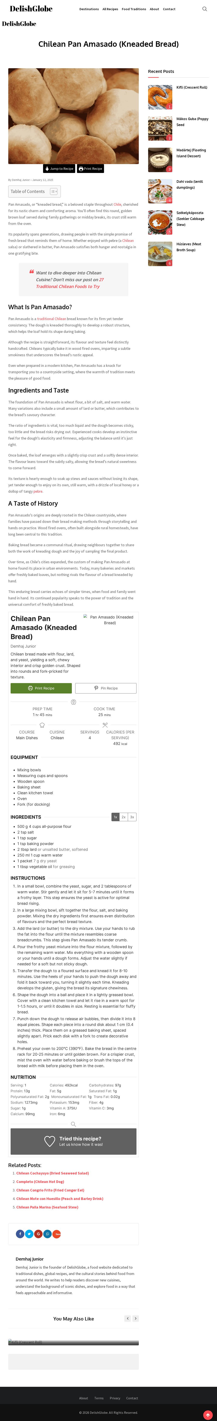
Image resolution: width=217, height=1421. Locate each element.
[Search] (204, 9)
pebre (37, 491)
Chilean (128, 240)
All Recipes (110, 9)
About (154, 9)
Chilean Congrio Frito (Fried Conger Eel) (50, 1190)
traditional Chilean (51, 318)
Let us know (70, 1144)
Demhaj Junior (30, 1259)
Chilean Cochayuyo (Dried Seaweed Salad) (52, 1173)
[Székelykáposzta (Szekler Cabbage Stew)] (160, 222)
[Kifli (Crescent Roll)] (160, 97)
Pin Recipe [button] (109, 688)
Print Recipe (92, 168)
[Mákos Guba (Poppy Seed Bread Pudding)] (160, 128)
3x (132, 817)
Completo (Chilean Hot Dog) (40, 1181)
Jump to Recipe (61, 168)
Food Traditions (134, 9)
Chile (117, 204)
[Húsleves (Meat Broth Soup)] (160, 254)
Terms (99, 1398)
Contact (169, 9)
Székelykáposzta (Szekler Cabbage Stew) (190, 219)
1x (115, 817)
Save (58, 1234)
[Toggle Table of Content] (51, 191)
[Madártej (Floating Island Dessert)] (160, 160)
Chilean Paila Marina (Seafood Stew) (47, 1207)
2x (124, 817)
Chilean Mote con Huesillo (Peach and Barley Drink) (59, 1198)
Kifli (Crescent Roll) (73, 1335)
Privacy (115, 1398)
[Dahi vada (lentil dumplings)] (160, 191)
